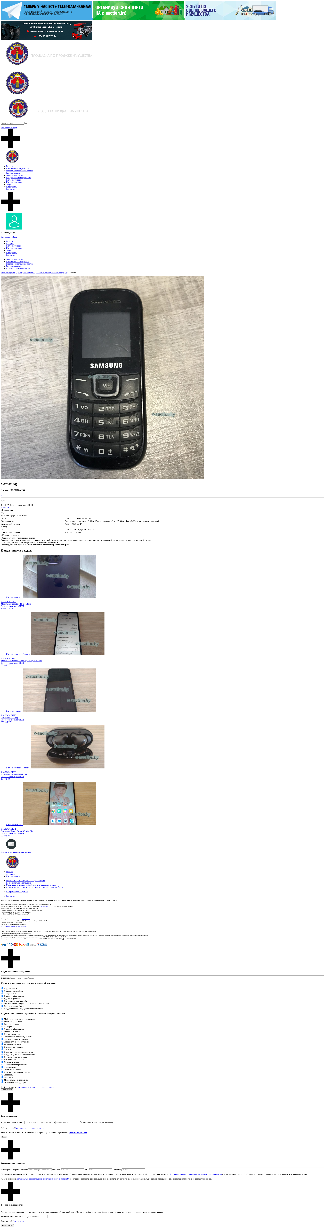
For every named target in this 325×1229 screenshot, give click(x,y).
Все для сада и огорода (14, 1059)
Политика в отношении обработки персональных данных (31, 885)
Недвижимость (10, 988)
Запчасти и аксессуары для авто (18, 1037)
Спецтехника (10, 993)
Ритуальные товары (12, 1044)
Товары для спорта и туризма (16, 1042)
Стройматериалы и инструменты (18, 1052)
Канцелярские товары (13, 1047)
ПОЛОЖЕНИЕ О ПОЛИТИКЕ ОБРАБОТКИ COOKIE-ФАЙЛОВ (34, 887)
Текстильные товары (13, 1070)
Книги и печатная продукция (17, 1072)
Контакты (10, 189)
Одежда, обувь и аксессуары (16, 1039)
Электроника (9, 1026)
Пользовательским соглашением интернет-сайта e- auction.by (43, 1179)
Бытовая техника (11, 1024)
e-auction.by (26, 919)
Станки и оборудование (14, 996)
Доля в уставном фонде (14, 1006)
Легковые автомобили (13, 991)
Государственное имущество (18, 177)
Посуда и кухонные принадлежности (20, 1054)
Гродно (18, 926)
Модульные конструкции (15, 1082)
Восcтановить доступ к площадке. (30, 1128)
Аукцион (10, 243)
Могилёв (23, 926)
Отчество (117, 1170)
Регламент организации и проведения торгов (25, 880)
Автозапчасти (10, 1067)
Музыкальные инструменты (16, 1080)
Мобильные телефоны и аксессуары (19, 1019)
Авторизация (18, 1221)
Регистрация (6, 128)
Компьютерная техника (14, 1021)
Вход (14, 128)
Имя (86, 1170)
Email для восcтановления (12, 1216)
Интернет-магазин (14, 180)
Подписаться (7, 1090)
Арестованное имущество (17, 168)
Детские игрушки (11, 1062)
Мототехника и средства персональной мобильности (27, 1004)
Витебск (7, 926)
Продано (5, 507)
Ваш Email (5, 978)
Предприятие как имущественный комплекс (23, 1009)
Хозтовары (8, 1077)
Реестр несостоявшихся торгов (19, 171)
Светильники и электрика (15, 1057)
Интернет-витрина (14, 182)
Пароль (51, 1122)
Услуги (9, 184)
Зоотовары (8, 1075)
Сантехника (9, 1049)
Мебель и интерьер (12, 1032)
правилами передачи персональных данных (36, 1087)
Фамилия (56, 1170)
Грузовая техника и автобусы (16, 1001)
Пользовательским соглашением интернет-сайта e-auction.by (195, 1174)
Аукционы (10, 874)
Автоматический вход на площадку (97, 1122)
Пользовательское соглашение (19, 883)
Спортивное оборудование (15, 1065)
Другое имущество (12, 998)
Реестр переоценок (14, 173)
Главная (9, 166)
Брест (2, 926)
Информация (11, 187)
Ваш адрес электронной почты (14, 1170)
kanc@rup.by (44, 906)
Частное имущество (14, 175)
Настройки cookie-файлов (17, 892)
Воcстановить (7, 1226)
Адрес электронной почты (12, 1122)
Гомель (13, 926)
